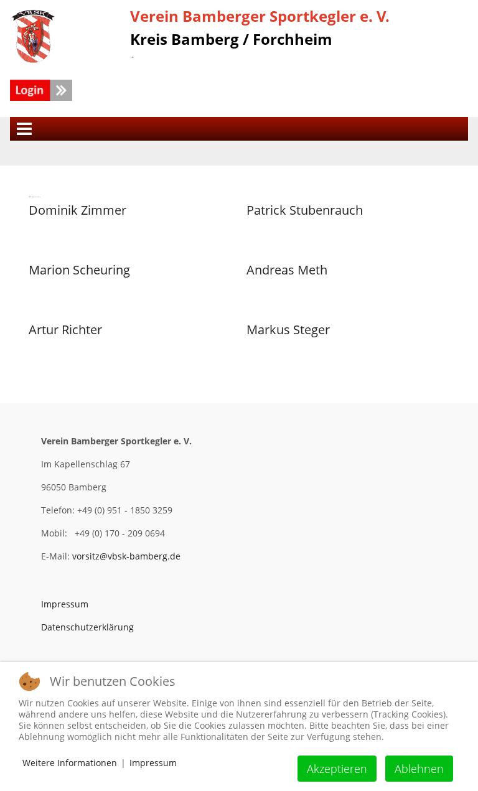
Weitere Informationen (69, 763)
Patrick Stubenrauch (304, 210)
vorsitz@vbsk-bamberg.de (126, 556)
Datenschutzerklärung (87, 627)
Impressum (64, 604)
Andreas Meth (286, 269)
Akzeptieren (337, 768)
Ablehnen (419, 768)
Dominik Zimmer (77, 210)
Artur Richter (65, 329)
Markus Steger (288, 329)
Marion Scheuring (79, 269)
